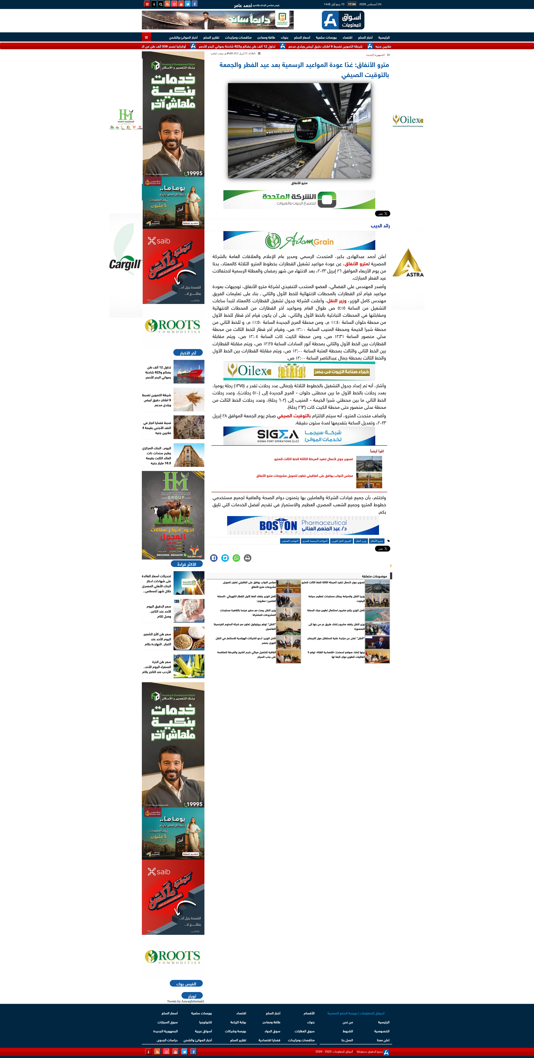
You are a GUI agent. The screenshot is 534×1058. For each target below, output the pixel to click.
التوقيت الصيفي (293, 414)
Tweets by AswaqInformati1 (185, 1001)
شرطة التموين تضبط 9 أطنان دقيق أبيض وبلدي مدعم (364, 46)
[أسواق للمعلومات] (173, 326)
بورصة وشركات (235, 1030)
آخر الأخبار (188, 352)
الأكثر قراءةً (187, 563)
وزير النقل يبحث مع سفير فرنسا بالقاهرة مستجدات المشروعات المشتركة (248, 612)
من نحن (348, 1021)
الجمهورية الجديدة (375, 54)
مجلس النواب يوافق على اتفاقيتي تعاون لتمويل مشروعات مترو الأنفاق (304, 475)
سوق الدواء (272, 1030)
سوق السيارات (167, 1021)
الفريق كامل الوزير (341, 540)
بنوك (284, 37)
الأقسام (309, 1012)
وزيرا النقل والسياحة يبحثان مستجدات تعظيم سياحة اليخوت (337, 598)
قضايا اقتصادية (269, 1039)
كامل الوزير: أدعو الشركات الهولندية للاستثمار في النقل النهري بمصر (246, 640)
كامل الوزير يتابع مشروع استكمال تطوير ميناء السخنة (336, 610)
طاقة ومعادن (266, 37)
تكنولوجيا (205, 1021)
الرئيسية (384, 37)
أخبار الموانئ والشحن (183, 37)
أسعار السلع (302, 37)
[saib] (173, 266)
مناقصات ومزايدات (238, 37)
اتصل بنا (347, 1039)
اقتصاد (347, 37)
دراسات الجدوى (167, 1039)
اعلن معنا (383, 1039)
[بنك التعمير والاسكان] (173, 114)
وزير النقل (336, 299)
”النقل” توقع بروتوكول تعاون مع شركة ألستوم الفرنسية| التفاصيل (245, 626)
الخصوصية (381, 1030)
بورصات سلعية (326, 37)
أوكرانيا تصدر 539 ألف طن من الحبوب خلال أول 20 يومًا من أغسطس (178, 46)
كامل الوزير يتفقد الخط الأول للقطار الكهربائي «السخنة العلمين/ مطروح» (246, 598)
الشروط (348, 1030)
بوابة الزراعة (238, 1021)
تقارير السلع (211, 37)
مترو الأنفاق (356, 262)
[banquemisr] (173, 203)
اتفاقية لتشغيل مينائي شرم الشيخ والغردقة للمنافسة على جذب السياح (246, 654)
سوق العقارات (305, 1030)
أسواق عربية (203, 1030)
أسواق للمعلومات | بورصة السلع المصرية (355, 1012)
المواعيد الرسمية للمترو (315, 540)
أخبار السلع (365, 37)
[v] (303, 526)
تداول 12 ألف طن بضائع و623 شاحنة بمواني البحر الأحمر (276, 46)
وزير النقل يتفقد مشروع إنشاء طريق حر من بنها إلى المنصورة (337, 626)
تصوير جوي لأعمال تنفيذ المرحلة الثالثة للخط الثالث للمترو (313, 458)
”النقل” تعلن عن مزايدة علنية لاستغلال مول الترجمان (336, 638)
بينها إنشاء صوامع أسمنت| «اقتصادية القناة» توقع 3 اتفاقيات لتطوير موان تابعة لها (336, 654)
